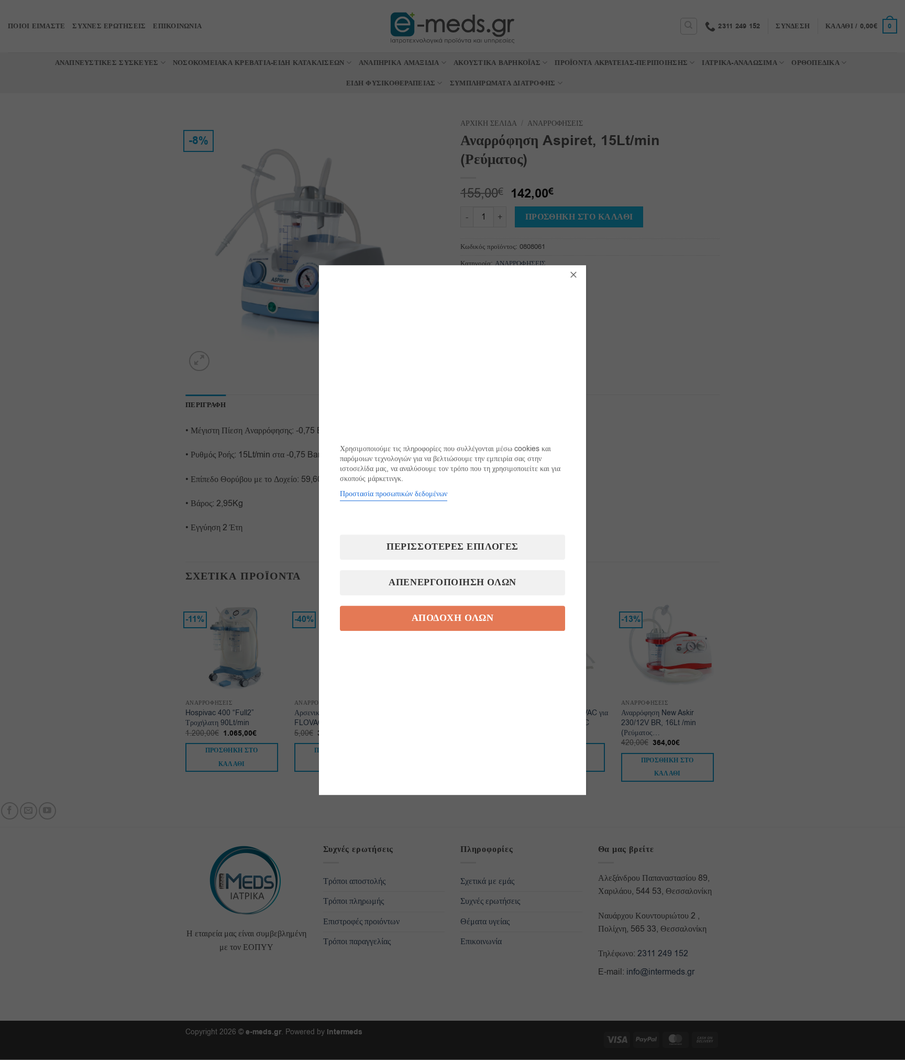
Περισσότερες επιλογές (452, 546)
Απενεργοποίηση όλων (452, 582)
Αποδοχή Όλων (452, 618)
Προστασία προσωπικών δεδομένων (393, 494)
